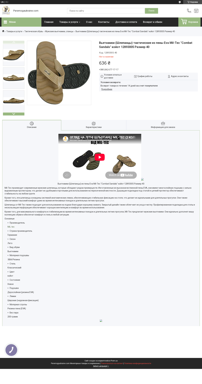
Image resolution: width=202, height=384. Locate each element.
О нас (89, 22)
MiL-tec (11, 227)
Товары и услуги (68, 22)
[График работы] (196, 11)
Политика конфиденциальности (137, 363)
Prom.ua (114, 361)
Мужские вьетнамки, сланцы (59, 31)
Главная (48, 22)
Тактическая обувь (33, 31)
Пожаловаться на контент (112, 363)
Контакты (103, 22)
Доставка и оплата (126, 22)
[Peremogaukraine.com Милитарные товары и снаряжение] (6, 11)
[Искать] (151, 11)
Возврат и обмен (152, 22)
